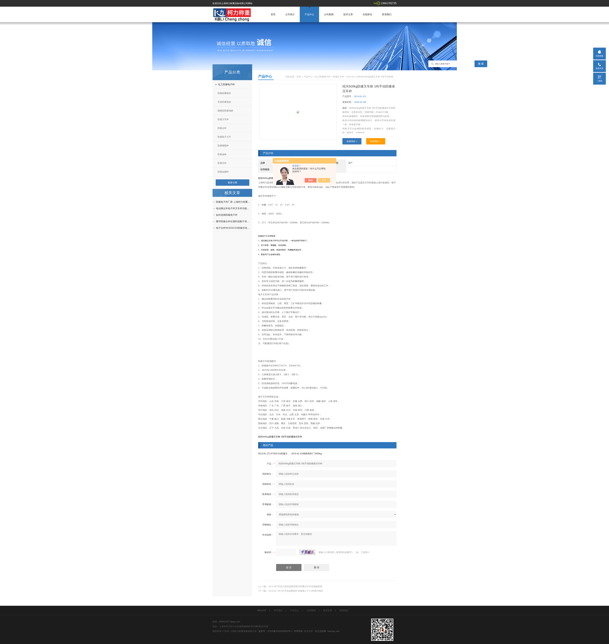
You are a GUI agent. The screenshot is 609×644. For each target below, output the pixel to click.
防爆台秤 (222, 128)
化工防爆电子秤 (226, 84)
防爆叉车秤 (223, 119)
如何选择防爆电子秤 (226, 215)
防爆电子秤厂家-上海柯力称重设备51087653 (233, 201)
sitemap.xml (333, 631)
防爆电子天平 (224, 137)
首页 (273, 14)
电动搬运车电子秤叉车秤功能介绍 (233, 208)
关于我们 (278, 610)
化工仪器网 (320, 631)
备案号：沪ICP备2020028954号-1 (275, 631)
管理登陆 (298, 631)
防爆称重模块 (224, 93)
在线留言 (367, 14)
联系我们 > (375, 141)
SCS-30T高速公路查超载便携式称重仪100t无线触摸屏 (295, 586)
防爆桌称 (222, 154)
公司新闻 (329, 14)
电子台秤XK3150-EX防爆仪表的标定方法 (233, 228)
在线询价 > (352, 141)
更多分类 (232, 182)
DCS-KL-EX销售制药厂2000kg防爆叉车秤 (312, 453)
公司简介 (290, 14)
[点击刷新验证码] (307, 552)
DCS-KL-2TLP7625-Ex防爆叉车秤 (275, 453)
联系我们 (387, 14)
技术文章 (348, 14)
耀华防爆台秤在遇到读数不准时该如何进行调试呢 (233, 221)
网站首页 (261, 610)
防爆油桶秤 (223, 171)
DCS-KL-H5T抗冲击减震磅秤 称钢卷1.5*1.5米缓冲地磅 (296, 591)
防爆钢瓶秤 (223, 145)
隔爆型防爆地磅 (225, 110)
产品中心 (309, 14)
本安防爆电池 (224, 102)
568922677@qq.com (229, 621)
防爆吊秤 (222, 163)
